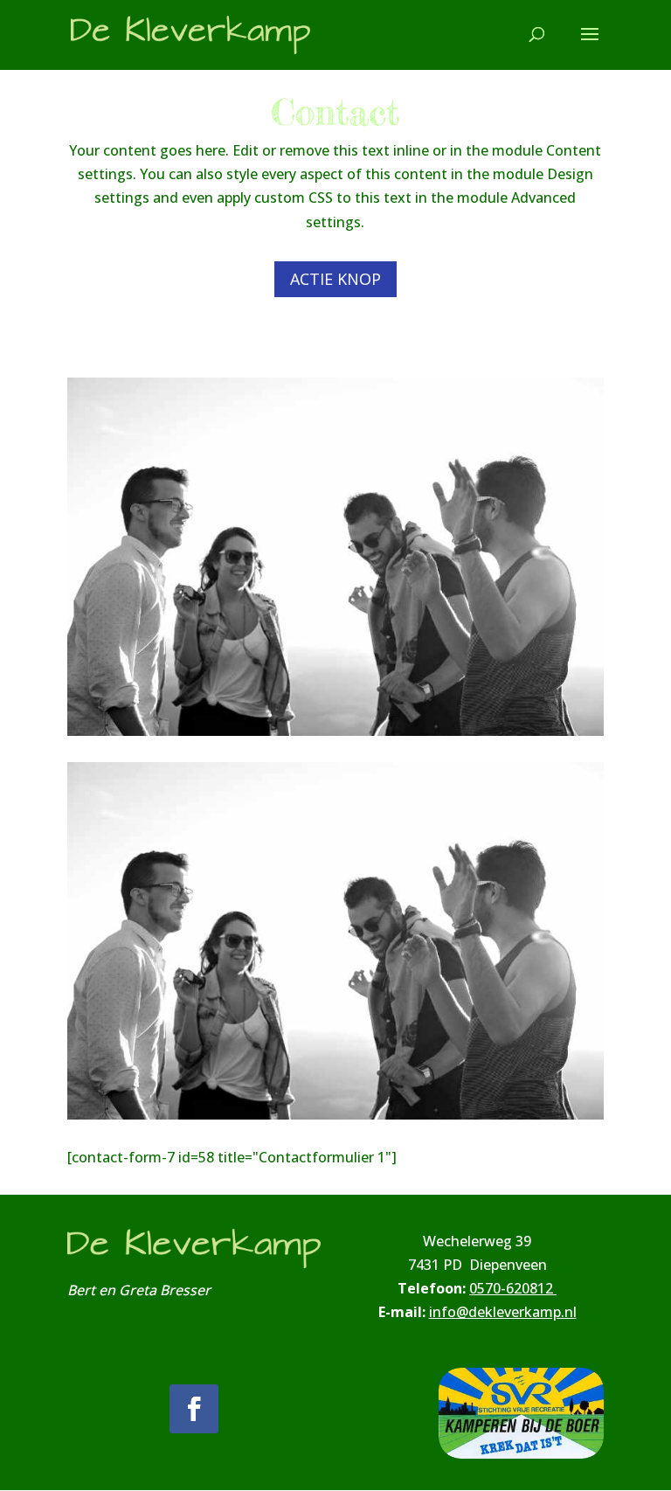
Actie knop (335, 278)
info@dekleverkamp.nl (503, 1311)
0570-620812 (513, 1288)
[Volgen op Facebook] (193, 1408)
